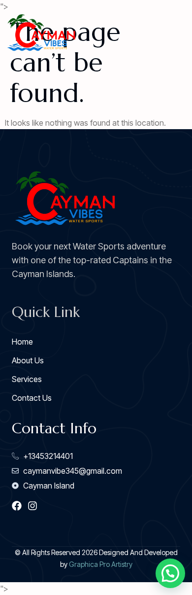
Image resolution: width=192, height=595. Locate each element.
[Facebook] (17, 506)
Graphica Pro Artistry (100, 564)
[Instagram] (32, 506)
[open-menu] (177, 34)
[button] (170, 573)
